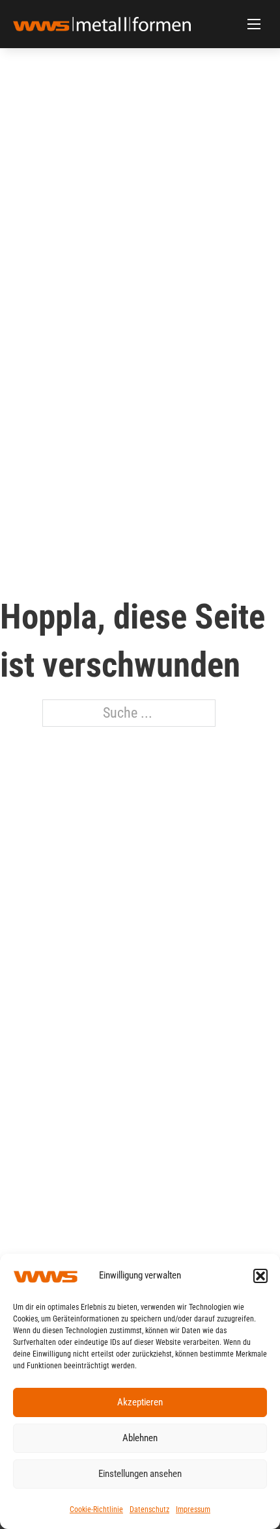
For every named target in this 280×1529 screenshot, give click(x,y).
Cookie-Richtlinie (96, 1509)
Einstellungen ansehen (140, 1474)
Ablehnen (140, 1438)
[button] (260, 1275)
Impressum (193, 1509)
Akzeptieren (140, 1402)
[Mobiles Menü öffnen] (253, 24)
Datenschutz (149, 1509)
